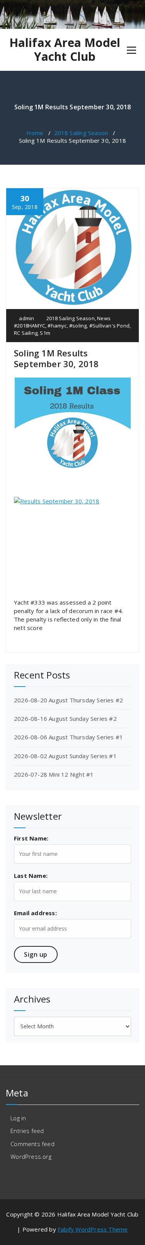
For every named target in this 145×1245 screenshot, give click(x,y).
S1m (45, 332)
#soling (78, 325)
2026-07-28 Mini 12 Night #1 (54, 774)
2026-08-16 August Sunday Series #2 (65, 718)
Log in (18, 1118)
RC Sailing (26, 332)
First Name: (31, 838)
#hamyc (57, 325)
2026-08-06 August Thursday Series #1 (68, 737)
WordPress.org (30, 1156)
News (104, 318)
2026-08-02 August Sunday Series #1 (65, 756)
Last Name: (31, 875)
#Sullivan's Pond (109, 325)
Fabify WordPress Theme (93, 1229)
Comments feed (32, 1144)
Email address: (35, 913)
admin (26, 318)
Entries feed (27, 1131)
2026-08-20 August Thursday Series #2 (68, 700)
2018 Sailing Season (81, 133)
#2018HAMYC (29, 325)
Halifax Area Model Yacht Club (65, 50)
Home (34, 133)
